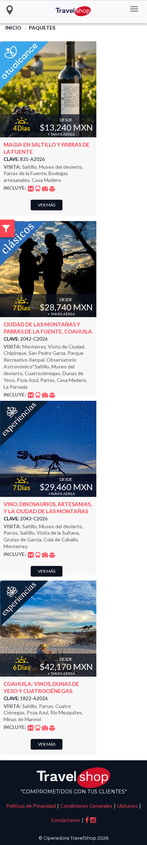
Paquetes (42, 28)
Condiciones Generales (86, 806)
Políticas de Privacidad (31, 806)
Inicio (13, 28)
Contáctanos (65, 820)
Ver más (46, 205)
